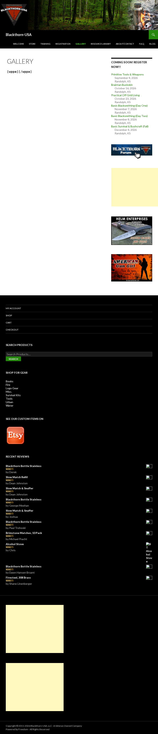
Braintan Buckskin (122, 84)
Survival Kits (13, 395)
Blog (152, 44)
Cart (9, 322)
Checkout (12, 329)
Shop (9, 315)
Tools (9, 398)
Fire (8, 384)
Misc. (9, 391)
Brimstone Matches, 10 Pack (24, 532)
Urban (9, 402)
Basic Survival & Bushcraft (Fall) (129, 126)
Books (9, 381)
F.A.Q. (141, 44)
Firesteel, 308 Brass (18, 577)
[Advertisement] (134, 187)
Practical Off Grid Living (125, 95)
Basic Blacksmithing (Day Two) (129, 116)
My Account (13, 308)
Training (45, 44)
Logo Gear (12, 388)
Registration (63, 44)
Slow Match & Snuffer (19, 488)
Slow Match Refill (17, 477)
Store (32, 44)
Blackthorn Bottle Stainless (23, 466)
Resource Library (101, 44)
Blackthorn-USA (19, 35)
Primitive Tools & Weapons (127, 74)
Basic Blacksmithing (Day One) (129, 105)
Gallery (81, 44)
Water (9, 405)
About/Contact (125, 44)
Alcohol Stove (15, 544)
